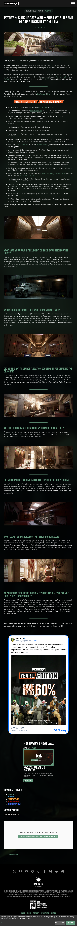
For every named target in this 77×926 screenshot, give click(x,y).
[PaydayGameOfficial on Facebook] (44, 871)
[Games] (29, 913)
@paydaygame (13, 854)
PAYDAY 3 (48, 10)
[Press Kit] (36, 913)
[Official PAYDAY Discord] (62, 871)
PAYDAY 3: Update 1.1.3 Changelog (34, 768)
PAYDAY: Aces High (14, 799)
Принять (70, 922)
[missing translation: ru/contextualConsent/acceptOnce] (38, 836)
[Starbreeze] (45, 913)
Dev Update (41, 94)
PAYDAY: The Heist (62, 77)
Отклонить (59, 922)
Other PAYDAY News (14, 804)
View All (51, 743)
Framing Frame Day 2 (27, 175)
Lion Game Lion (22, 145)
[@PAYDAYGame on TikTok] (38, 871)
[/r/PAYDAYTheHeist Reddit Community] (56, 871)
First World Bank (36, 111)
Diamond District (42, 145)
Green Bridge (50, 173)
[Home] (23, 913)
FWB (43, 173)
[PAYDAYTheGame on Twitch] (20, 871)
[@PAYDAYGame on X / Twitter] (14, 871)
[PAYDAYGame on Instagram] (32, 871)
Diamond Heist (61, 173)
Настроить (5, 923)
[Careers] (53, 913)
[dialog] (38, 920)
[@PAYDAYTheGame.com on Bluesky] (50, 871)
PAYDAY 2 (7, 79)
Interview (50, 94)
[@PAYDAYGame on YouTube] (26, 871)
